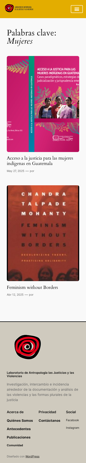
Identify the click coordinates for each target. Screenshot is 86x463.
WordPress (32, 456)
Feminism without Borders (32, 287)
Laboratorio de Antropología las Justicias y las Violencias (40, 374)
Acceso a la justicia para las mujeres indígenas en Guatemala (40, 160)
